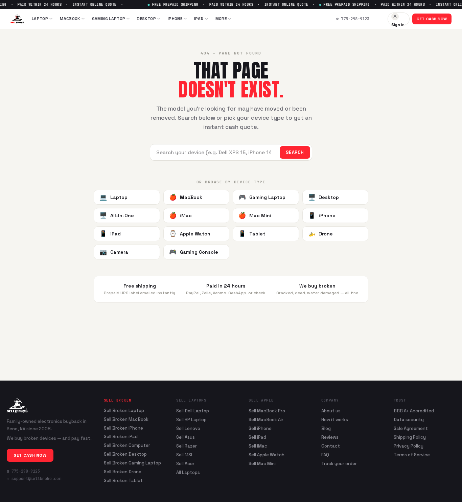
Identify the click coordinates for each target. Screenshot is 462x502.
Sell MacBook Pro (267, 411)
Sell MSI (184, 455)
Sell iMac (258, 446)
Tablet (251, 233)
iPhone (175, 18)
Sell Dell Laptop (192, 411)
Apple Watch (189, 233)
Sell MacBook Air (266, 420)
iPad (198, 18)
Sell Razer (186, 446)
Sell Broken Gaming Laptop (132, 463)
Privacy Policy (408, 446)
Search (295, 152)
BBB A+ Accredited (414, 411)
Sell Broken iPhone (123, 428)
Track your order (339, 463)
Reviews (330, 437)
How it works (334, 420)
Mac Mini (254, 215)
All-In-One (116, 215)
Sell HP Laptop (191, 420)
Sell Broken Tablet (123, 480)
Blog (326, 428)
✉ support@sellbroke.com (34, 478)
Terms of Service (412, 455)
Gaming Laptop (108, 18)
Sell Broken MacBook (126, 419)
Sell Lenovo (188, 428)
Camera (113, 252)
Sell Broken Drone (122, 472)
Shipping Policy (410, 437)
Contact (330, 446)
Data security (409, 420)
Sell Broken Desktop (125, 454)
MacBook (70, 18)
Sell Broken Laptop (124, 410)
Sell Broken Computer (127, 445)
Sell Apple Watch (266, 455)
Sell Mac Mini (262, 463)
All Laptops (188, 472)
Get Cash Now (432, 19)
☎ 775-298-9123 (23, 471)
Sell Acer (185, 463)
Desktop (146, 18)
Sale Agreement (411, 428)
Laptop (40, 18)
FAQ (325, 455)
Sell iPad (257, 437)
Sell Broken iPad (121, 436)
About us (331, 411)
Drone (320, 233)
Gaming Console (193, 252)
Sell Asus (185, 437)
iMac (180, 215)
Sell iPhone (260, 428)
